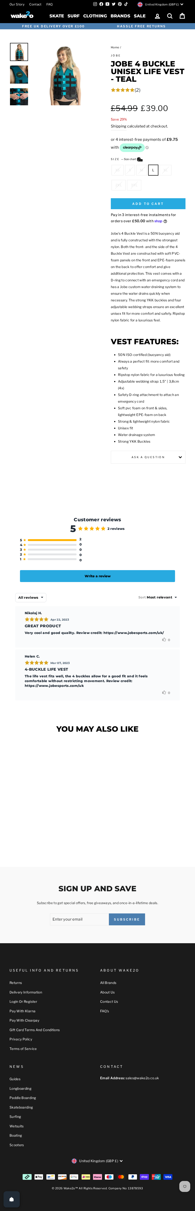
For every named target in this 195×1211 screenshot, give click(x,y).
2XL (118, 185)
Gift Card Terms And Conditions (35, 1030)
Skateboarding (21, 1107)
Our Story (17, 4)
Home (115, 47)
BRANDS (120, 16)
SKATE (56, 16)
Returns (16, 983)
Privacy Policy (21, 1039)
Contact (35, 4)
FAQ (49, 4)
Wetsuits (17, 1126)
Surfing (15, 1117)
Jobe (116, 55)
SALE (140, 16)
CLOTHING (95, 16)
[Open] (12, 1199)
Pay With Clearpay (24, 1020)
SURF (74, 16)
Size (123, 159)
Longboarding (20, 1088)
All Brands (108, 983)
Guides (15, 1079)
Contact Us (109, 1001)
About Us (107, 992)
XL (165, 170)
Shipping (119, 126)
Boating (16, 1135)
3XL (134, 185)
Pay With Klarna (22, 1011)
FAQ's (104, 1011)
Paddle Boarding (23, 1098)
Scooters (17, 1145)
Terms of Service (23, 1049)
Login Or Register (23, 1001)
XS (117, 170)
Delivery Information (26, 992)
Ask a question (148, 457)
